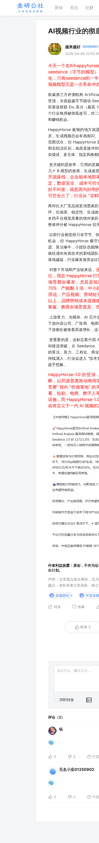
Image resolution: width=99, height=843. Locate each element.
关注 (74, 7)
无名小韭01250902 (76, 769)
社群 (89, 7)
